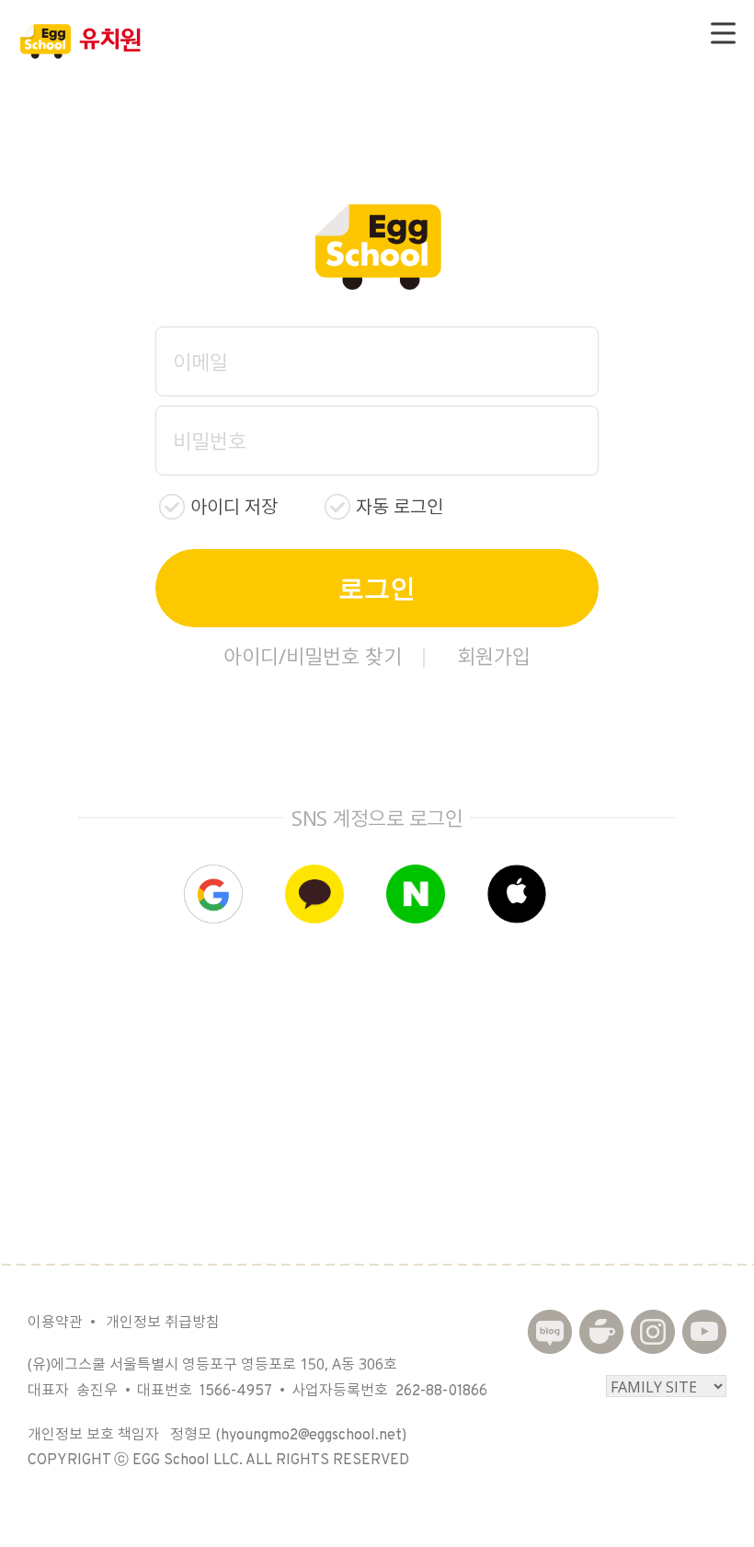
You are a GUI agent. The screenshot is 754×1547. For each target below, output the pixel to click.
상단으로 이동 (705, 1508)
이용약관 (55, 1322)
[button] (516, 894)
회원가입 (494, 656)
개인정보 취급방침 (163, 1322)
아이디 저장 (234, 506)
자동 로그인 (399, 506)
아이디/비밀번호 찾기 (312, 656)
